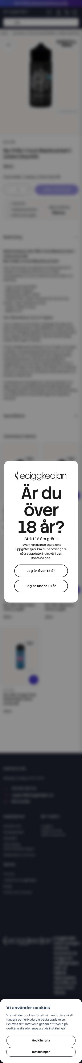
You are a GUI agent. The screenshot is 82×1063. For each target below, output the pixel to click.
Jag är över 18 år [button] (41, 571)
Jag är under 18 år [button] (41, 586)
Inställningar (41, 1052)
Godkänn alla (41, 1040)
